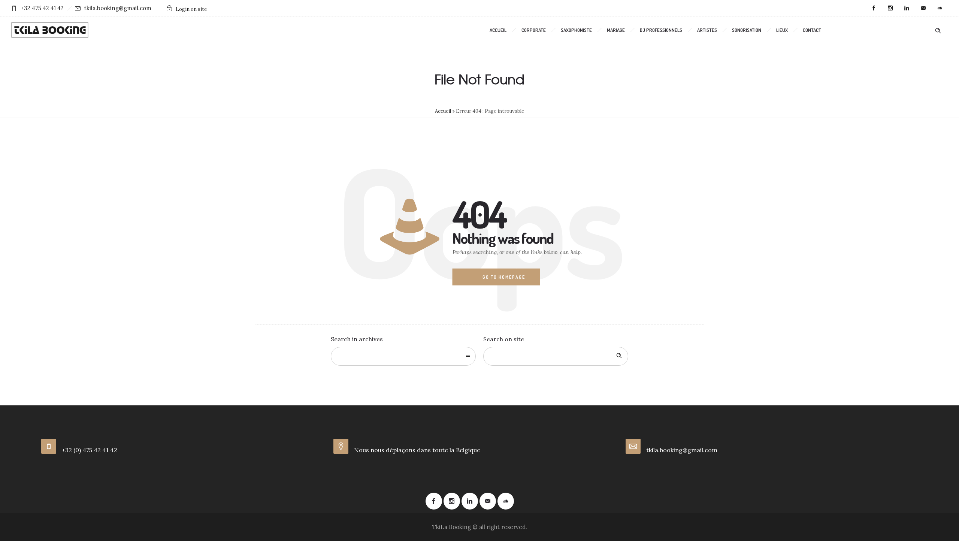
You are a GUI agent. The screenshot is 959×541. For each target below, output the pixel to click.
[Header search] (938, 30)
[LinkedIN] (906, 8)
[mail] (923, 8)
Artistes (707, 30)
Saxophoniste (576, 30)
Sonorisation (746, 30)
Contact (812, 30)
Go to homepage (503, 277)
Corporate (533, 30)
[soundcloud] (939, 8)
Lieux (782, 30)
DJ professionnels (661, 30)
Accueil (498, 30)
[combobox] (403, 356)
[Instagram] (890, 8)
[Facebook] (873, 8)
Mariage (616, 30)
